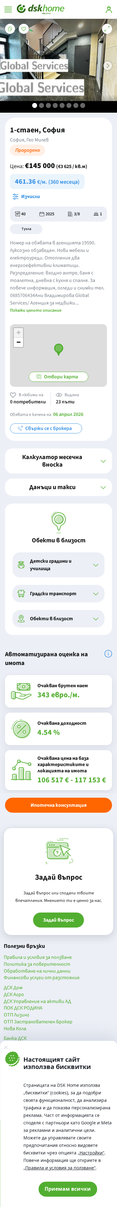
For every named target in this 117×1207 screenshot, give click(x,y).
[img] (108, 653)
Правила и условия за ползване (38, 957)
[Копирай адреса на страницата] (10, 29)
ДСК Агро (14, 994)
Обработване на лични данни (37, 971)
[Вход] (109, 9)
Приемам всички (68, 1188)
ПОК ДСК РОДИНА (23, 1008)
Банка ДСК (15, 1038)
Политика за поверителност (37, 964)
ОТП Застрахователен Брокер (38, 1022)
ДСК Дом (13, 987)
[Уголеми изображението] (107, 29)
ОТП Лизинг (16, 1015)
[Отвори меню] (8, 9)
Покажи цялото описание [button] (35, 310)
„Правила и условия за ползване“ (59, 1168)
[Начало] (40, 9)
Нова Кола (15, 1028)
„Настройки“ (91, 1153)
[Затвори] (5, 1047)
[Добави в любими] (24, 29)
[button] (108, 65)
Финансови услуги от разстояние (42, 977)
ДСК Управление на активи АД (37, 1001)
